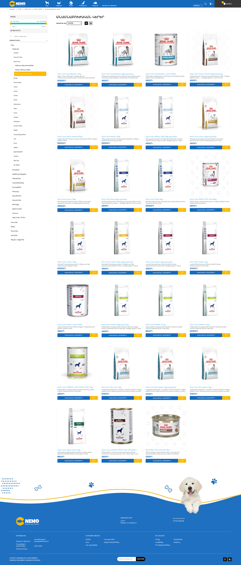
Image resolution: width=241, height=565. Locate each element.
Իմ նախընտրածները (162, 545)
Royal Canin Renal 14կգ (154, 199)
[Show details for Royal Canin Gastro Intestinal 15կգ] (78, 112)
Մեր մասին (38, 546)
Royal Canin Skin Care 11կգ (112, 387)
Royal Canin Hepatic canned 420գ (69, 324)
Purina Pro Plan (18, 57)
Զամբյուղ (177, 542)
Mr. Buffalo (17, 165)
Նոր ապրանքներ (91, 545)
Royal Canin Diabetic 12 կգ (199, 324)
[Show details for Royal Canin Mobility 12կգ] (122, 112)
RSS (230, 559)
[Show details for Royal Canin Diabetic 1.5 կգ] (166, 300)
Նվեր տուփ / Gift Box (18, 217)
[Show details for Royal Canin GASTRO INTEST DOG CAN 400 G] (122, 426)
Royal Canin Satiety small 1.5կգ (68, 450)
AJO (15, 139)
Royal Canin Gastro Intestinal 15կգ (70, 136)
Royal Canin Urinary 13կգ (66, 199)
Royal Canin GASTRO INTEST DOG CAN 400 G (119, 450)
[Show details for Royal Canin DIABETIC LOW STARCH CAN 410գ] (78, 363)
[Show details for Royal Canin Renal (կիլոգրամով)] (122, 175)
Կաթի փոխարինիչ (18, 182)
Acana (15, 113)
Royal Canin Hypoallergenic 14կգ (69, 74)
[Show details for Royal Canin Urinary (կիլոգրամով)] (210, 112)
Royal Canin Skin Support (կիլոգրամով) (161, 387)
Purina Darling (17, 82)
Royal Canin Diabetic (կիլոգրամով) (115, 324)
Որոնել (88, 539)
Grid (86, 23)
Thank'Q (16, 156)
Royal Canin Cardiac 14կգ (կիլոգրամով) (117, 262)
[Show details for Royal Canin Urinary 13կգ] (78, 175)
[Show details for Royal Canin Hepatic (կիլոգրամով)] (166, 238)
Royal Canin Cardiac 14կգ (66, 262)
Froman (16, 95)
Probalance (17, 121)
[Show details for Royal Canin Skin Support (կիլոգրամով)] (166, 363)
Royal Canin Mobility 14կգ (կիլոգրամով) (161, 136)
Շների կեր (15, 49)
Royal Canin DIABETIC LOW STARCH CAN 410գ (75, 387)
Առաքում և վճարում (23, 541)
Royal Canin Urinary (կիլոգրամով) (203, 136)
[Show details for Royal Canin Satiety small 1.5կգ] (78, 426)
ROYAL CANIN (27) (20, 36)
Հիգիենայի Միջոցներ (19, 174)
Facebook (225, 559)
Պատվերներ (178, 539)
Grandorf (16, 53)
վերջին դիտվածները (111, 542)
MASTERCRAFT (18, 152)
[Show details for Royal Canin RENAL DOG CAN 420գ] (210, 175)
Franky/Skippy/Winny (20, 134)
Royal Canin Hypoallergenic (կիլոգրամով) (118, 74)
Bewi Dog (16, 160)
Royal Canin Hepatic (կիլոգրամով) (159, 262)
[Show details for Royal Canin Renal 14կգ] (166, 175)
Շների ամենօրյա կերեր (22, 69)
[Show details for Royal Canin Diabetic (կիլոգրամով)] (122, 300)
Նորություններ (109, 539)
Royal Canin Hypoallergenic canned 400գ (161, 74)
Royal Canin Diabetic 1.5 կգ (156, 324)
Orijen (15, 108)
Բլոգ (87, 542)
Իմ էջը (157, 539)
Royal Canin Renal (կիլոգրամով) (114, 199)
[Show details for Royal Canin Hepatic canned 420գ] (78, 300)
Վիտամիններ (16, 196)
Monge (15, 78)
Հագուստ (15, 213)
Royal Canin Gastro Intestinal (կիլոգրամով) (206, 74)
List (90, 23)
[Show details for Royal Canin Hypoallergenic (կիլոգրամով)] (122, 50)
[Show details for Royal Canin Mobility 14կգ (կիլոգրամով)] (166, 112)
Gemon (16, 91)
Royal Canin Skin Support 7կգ (201, 387)
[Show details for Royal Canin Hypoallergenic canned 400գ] (166, 50)
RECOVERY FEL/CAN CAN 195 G (158, 450)
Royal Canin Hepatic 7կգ (199, 262)
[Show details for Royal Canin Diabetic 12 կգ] (210, 300)
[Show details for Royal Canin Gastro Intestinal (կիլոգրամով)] (210, 50)
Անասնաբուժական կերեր (23, 73)
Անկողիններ (16, 178)
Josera (15, 87)
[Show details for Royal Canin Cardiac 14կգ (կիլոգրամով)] (122, 238)
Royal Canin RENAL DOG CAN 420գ (203, 199)
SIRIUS (16, 147)
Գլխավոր (12, 9)
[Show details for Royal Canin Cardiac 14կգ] (78, 238)
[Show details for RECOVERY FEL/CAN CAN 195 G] (166, 426)
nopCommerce (21, 560)
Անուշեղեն (15, 169)
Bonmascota (17, 104)
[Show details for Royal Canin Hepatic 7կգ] (210, 238)
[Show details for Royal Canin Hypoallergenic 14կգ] (78, 50)
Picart (15, 143)
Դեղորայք (15, 191)
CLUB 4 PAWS (18, 126)
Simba (15, 100)
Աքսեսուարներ (17, 209)
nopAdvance (36, 560)
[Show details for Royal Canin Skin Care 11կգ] (122, 363)
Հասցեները (159, 542)
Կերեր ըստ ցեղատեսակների (24, 65)
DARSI (15, 130)
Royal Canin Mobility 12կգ (111, 136)
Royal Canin (17, 61)
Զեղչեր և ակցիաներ (109, 5)
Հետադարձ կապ (21, 549)
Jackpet (16, 117)
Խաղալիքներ (16, 187)
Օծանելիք (15, 204)
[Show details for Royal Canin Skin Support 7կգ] (210, 363)
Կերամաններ (16, 200)
